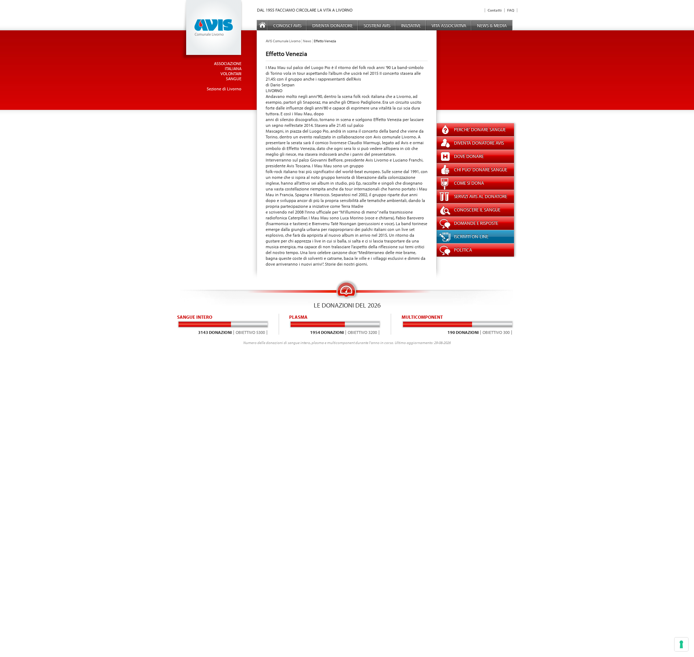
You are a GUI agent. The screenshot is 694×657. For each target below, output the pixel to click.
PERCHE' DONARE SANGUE (480, 129)
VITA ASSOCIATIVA (449, 25)
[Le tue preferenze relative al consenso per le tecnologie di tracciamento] (681, 644)
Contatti (495, 10)
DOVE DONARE (469, 156)
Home (262, 25)
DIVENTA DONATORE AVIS (479, 143)
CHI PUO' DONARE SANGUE (480, 169)
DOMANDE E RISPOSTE (476, 223)
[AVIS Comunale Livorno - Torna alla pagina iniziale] (212, 58)
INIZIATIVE (411, 25)
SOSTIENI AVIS (377, 25)
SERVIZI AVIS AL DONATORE (480, 196)
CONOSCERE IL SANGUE (477, 209)
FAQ (510, 10)
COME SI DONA (469, 183)
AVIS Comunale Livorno (283, 41)
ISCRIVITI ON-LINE (471, 236)
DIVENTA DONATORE (332, 25)
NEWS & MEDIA (492, 25)
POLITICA (463, 250)
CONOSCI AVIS (287, 25)
